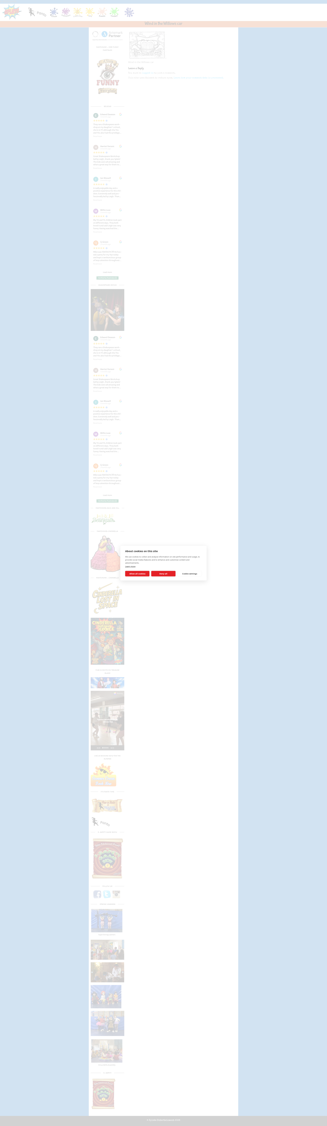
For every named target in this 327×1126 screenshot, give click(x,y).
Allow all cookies (137, 573)
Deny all (163, 573)
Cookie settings (189, 573)
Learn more (130, 566)
